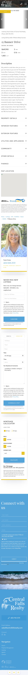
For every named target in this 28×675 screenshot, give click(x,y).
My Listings (6, 265)
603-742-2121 (15, 618)
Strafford (16, 217)
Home (2, 217)
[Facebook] (2, 635)
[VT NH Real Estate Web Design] (14, 662)
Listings (8, 217)
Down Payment (8, 443)
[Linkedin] (5, 635)
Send (14, 559)
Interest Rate (7, 450)
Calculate (14, 460)
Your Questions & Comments (11, 365)
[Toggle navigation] (25, 4)
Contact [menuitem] (4, 654)
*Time (5, 359)
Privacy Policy (15, 313)
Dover (22, 217)
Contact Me (18, 265)
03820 (4, 219)
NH (12, 217)
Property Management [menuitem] (7, 648)
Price (5, 436)
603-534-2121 (9, 263)
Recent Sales (12, 265)
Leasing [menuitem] (4, 650)
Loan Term (7, 427)
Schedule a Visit (19, 336)
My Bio (5, 267)
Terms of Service (10, 409)
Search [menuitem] (3, 645)
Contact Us (8, 336)
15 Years (15, 431)
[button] (2, 19)
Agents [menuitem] (3, 652)
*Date (5, 352)
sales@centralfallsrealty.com (12, 628)
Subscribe (14, 319)
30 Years (8, 431)
